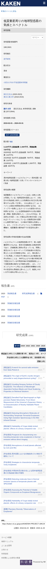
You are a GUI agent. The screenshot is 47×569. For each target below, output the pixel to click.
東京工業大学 (9, 97)
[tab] (24, 335)
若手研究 (7, 59)
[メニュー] (44, 3)
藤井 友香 (7, 109)
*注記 (11, 141)
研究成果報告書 (28, 293)
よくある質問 (6, 546)
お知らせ (4, 550)
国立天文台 (8, 94)
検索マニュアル (7, 541)
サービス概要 (6, 537)
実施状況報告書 (13, 303)
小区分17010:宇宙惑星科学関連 (15, 82)
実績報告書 (11, 293)
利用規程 (4, 554)
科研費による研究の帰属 (10, 558)
